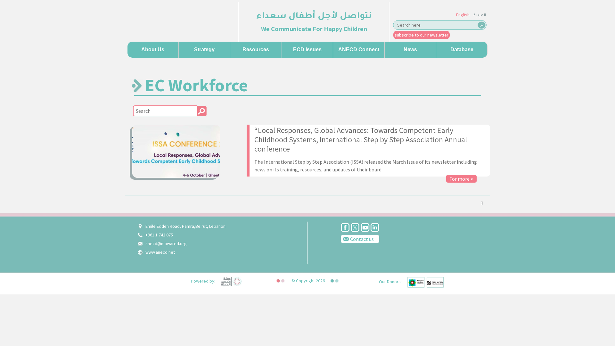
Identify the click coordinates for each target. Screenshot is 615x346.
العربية (480, 15)
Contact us (361, 239)
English (463, 15)
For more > (461, 179)
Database (461, 49)
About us (152, 49)
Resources (255, 49)
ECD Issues (307, 49)
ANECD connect (358, 49)
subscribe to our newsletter (421, 35)
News (410, 49)
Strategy (204, 49)
